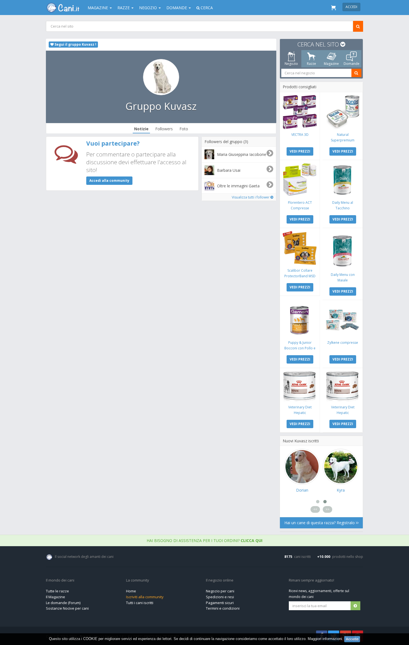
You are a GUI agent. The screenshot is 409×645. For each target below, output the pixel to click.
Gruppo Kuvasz (161, 106)
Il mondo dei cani (60, 580)
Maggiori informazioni (325, 639)
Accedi (351, 6)
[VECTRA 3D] (300, 112)
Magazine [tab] (331, 63)
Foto (183, 128)
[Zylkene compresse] (343, 320)
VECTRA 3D (300, 134)
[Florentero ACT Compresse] (300, 180)
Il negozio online (219, 580)
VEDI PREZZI (300, 151)
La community (137, 580)
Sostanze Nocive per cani (67, 608)
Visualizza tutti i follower (251, 197)
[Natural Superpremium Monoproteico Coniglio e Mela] (343, 112)
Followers (164, 128)
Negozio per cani (220, 591)
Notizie (141, 128)
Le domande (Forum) (63, 602)
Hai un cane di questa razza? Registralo (320, 522)
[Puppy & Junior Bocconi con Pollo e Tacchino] (300, 320)
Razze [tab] (311, 63)
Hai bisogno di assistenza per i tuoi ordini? (204, 540)
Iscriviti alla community (145, 596)
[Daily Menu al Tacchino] (343, 180)
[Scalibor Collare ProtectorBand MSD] (300, 248)
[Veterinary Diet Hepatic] (300, 386)
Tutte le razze (57, 591)
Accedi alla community (109, 180)
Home (131, 591)
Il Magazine (55, 596)
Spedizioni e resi (220, 596)
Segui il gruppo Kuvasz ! (75, 44)
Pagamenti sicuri (220, 602)
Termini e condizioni (223, 608)
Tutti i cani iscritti (139, 602)
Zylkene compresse (342, 342)
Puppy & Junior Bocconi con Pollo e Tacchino (300, 348)
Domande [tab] (351, 63)
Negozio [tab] (291, 63)
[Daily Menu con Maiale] (343, 250)
